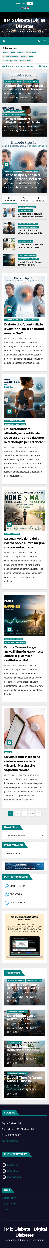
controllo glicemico (10, 61)
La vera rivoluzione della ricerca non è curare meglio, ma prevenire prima (31, 248)
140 (32, 813)
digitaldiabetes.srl (10, 1141)
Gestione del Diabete (13, 81)
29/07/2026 (12, 665)
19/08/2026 (12, 93)
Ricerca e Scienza (31, 81)
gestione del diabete (10, 56)
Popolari (24, 201)
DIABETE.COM (17, 886)
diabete (20, 52)
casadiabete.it (13, 1171)
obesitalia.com (14, 1177)
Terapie (8, 752)
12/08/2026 (12, 127)
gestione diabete (26, 61)
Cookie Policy (9, 1198)
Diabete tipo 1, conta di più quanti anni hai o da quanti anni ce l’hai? (24, 89)
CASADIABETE (17, 903)
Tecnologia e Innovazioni (15, 114)
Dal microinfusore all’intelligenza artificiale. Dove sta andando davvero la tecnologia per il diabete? (24, 124)
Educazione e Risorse (27, 255)
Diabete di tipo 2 (27, 56)
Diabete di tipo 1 (9, 52)
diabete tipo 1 (31, 52)
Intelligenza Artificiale (14, 111)
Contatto (6, 1209)
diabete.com (13, 1165)
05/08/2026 (12, 553)
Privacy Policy (9, 1204)
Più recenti (9, 200)
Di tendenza (39, 201)
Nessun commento (29, 98)
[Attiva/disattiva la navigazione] (44, 41)
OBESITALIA (16, 894)
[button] (39, 41)
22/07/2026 (12, 775)
